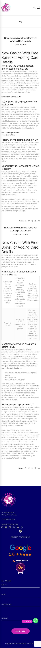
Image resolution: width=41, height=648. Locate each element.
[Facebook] (25, 221)
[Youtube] (18, 527)
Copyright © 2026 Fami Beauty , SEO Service (20, 644)
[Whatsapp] (21, 527)
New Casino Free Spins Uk (11, 97)
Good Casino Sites (8, 135)
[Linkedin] (35, 221)
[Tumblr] (32, 221)
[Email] (38, 221)
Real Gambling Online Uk (10, 133)
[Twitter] (29, 221)
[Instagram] (13, 527)
